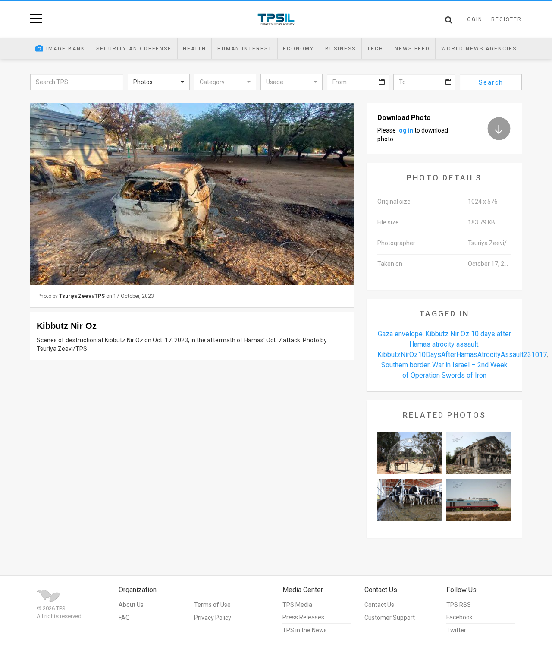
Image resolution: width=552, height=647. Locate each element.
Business (340, 49)
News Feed (412, 49)
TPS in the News (304, 630)
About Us (131, 604)
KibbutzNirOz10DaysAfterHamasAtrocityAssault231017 (462, 354)
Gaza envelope (400, 334)
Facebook (459, 617)
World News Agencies (479, 49)
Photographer (396, 243)
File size (388, 222)
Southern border (405, 365)
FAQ (124, 617)
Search (491, 82)
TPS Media (297, 604)
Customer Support (389, 617)
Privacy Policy (212, 617)
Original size (394, 201)
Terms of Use (212, 604)
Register (506, 19)
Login (473, 19)
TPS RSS (458, 604)
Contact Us (379, 604)
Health (194, 49)
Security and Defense (134, 49)
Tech (375, 49)
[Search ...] (448, 20)
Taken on (389, 263)
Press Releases (303, 617)
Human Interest (244, 49)
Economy (298, 49)
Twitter (456, 630)
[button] (158, 82)
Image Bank (65, 49)
